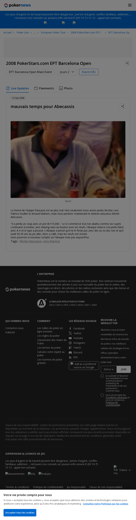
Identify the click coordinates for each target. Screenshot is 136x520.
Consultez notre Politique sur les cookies (105, 503)
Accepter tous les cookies (19, 512)
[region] (68, 505)
